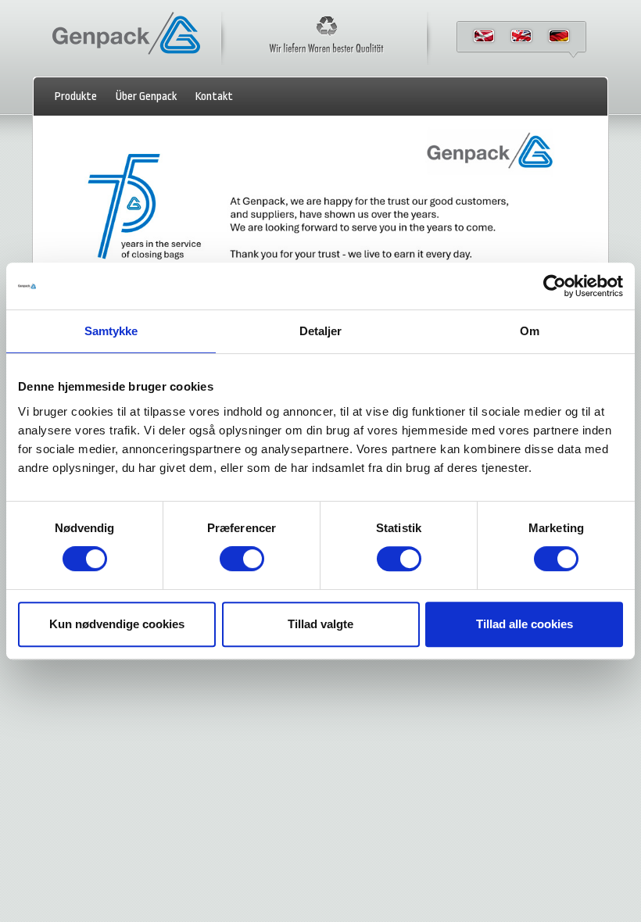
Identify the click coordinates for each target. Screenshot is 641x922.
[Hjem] (126, 55)
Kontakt (214, 96)
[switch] (242, 558)
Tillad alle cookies (524, 624)
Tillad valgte (320, 624)
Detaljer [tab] (320, 331)
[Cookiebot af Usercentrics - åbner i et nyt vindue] (554, 286)
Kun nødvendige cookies (116, 624)
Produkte (76, 96)
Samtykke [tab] (111, 331)
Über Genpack (146, 96)
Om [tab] (529, 331)
